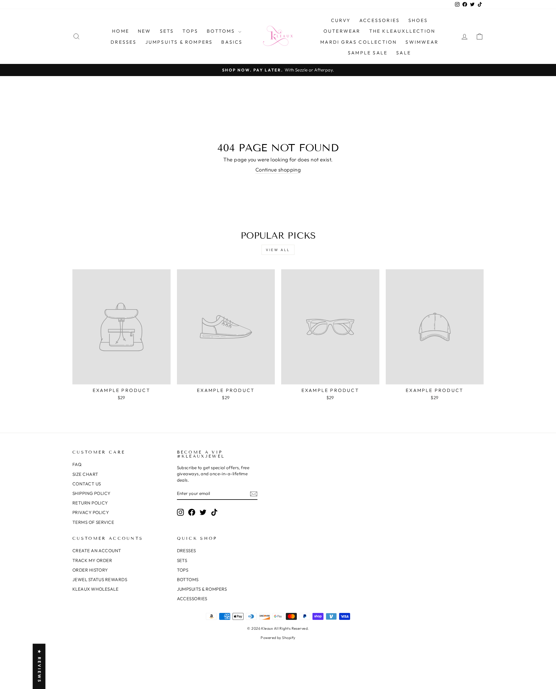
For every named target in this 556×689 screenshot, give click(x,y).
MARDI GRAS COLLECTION (358, 42)
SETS (167, 31)
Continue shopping (278, 169)
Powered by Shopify (278, 637)
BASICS (231, 42)
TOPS (190, 31)
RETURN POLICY (90, 503)
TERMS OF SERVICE (93, 522)
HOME (120, 31)
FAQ (76, 464)
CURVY (341, 20)
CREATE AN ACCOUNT (96, 550)
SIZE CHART (85, 474)
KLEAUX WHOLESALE (95, 589)
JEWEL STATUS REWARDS (99, 579)
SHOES (418, 20)
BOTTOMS (222, 31)
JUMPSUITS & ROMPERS (179, 42)
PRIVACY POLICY (90, 512)
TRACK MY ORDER (92, 560)
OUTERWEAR (342, 31)
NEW (144, 31)
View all (278, 250)
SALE (403, 53)
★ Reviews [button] (39, 666)
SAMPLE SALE (367, 53)
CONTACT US (86, 484)
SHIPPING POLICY (91, 493)
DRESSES (123, 42)
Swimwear (421, 42)
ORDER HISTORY (90, 570)
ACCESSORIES (379, 20)
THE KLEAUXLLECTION (402, 31)
